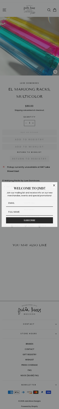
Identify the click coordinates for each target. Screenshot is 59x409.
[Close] (54, 185)
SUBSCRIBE (29, 220)
